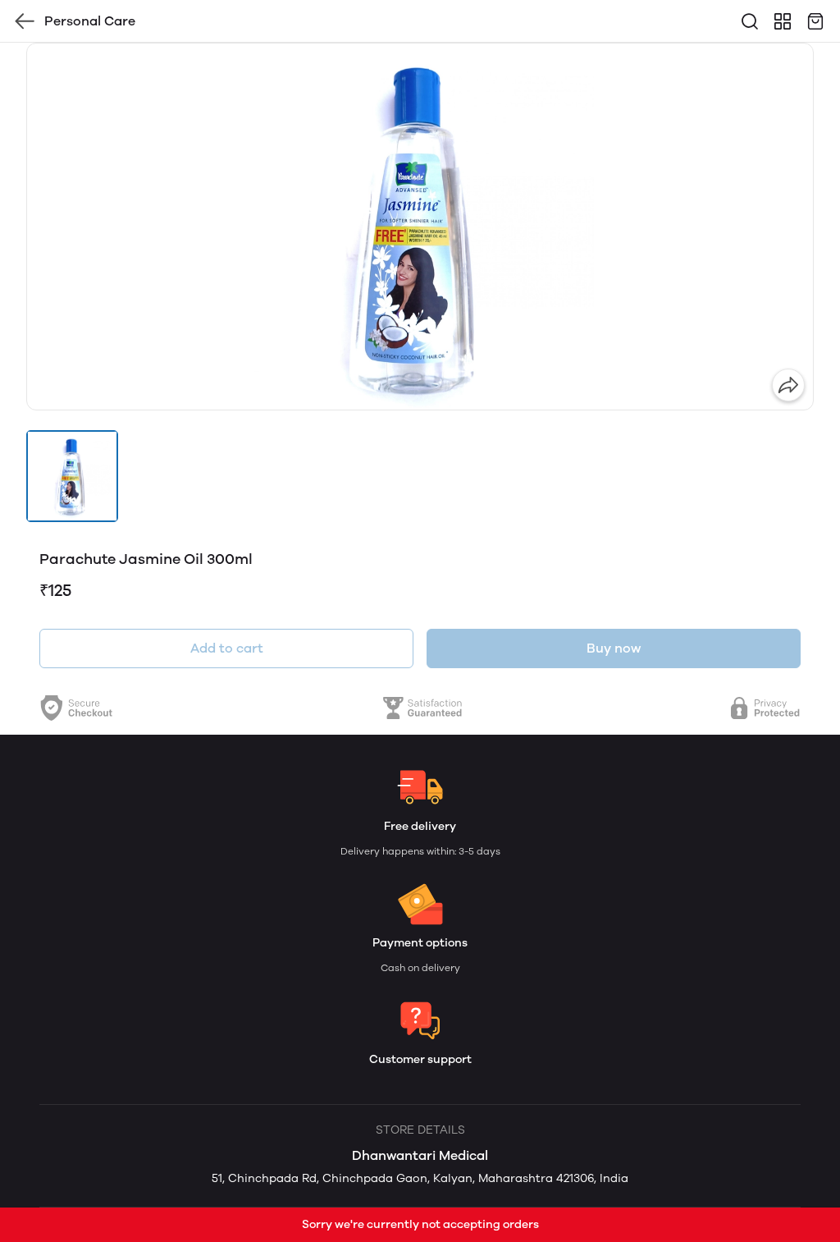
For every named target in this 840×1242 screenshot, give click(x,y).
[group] (420, 227)
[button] (72, 476)
